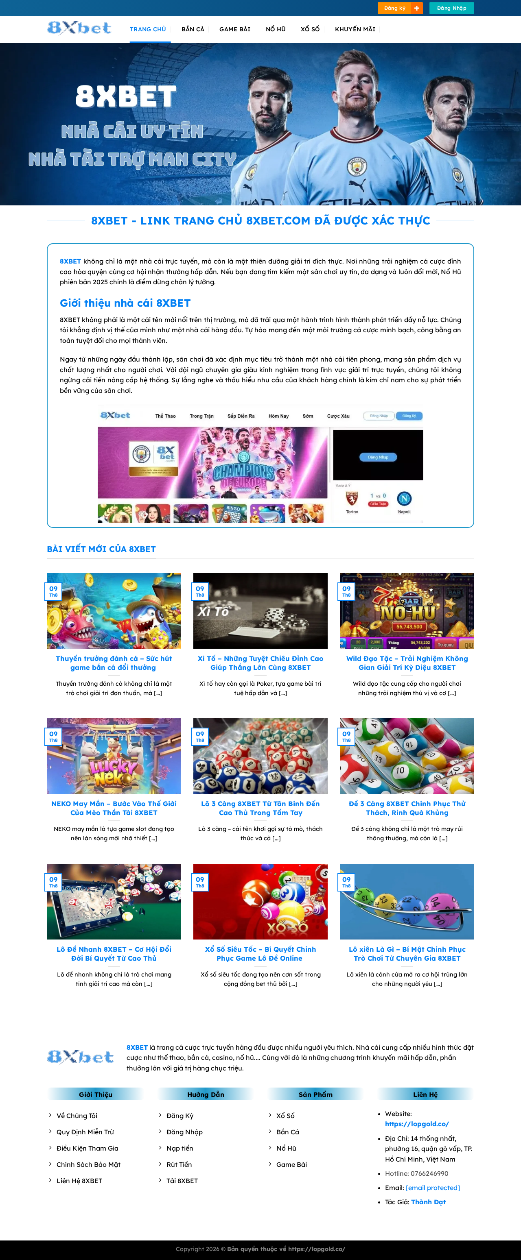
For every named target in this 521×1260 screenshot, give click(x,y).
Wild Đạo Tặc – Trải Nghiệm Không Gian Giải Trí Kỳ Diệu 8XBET (407, 662)
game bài (234, 29)
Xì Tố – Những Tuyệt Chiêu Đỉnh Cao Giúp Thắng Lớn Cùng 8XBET (261, 662)
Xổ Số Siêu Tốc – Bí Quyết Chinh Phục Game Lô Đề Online (260, 953)
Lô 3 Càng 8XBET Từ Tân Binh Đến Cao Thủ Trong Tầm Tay (260, 808)
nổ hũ (276, 29)
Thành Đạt (428, 1202)
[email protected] (433, 1188)
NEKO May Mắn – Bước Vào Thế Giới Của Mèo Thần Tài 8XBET (114, 808)
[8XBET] (82, 29)
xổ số (310, 29)
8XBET (70, 261)
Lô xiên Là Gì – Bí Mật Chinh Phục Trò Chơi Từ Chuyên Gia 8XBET (407, 953)
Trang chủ (148, 29)
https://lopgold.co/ (417, 1124)
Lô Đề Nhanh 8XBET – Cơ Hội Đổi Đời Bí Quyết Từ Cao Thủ (114, 953)
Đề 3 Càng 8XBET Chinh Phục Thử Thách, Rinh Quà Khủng (407, 808)
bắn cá (193, 29)
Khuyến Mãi (355, 29)
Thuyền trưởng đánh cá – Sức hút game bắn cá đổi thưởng (114, 662)
